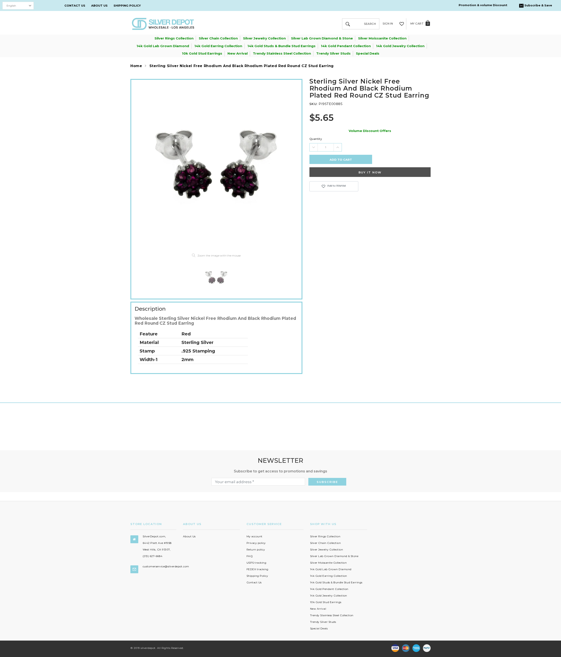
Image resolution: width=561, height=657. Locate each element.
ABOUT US (99, 5)
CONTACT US (74, 5)
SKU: (313, 104)
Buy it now (370, 172)
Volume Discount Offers (370, 131)
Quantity (315, 139)
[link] (216, 277)
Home (136, 66)
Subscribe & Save (538, 5)
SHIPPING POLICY (127, 5)
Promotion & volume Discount (483, 5)
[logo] (163, 23)
